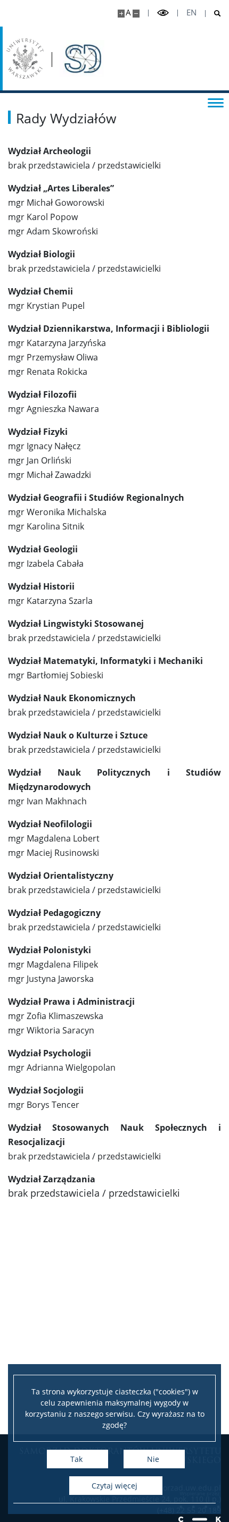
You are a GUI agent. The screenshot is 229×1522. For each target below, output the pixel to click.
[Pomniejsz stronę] (136, 14)
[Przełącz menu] (215, 102)
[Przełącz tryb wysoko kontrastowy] (163, 13)
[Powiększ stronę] (121, 14)
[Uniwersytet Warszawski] (25, 58)
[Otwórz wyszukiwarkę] (213, 13)
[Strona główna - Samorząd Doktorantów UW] (82, 58)
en (191, 12)
